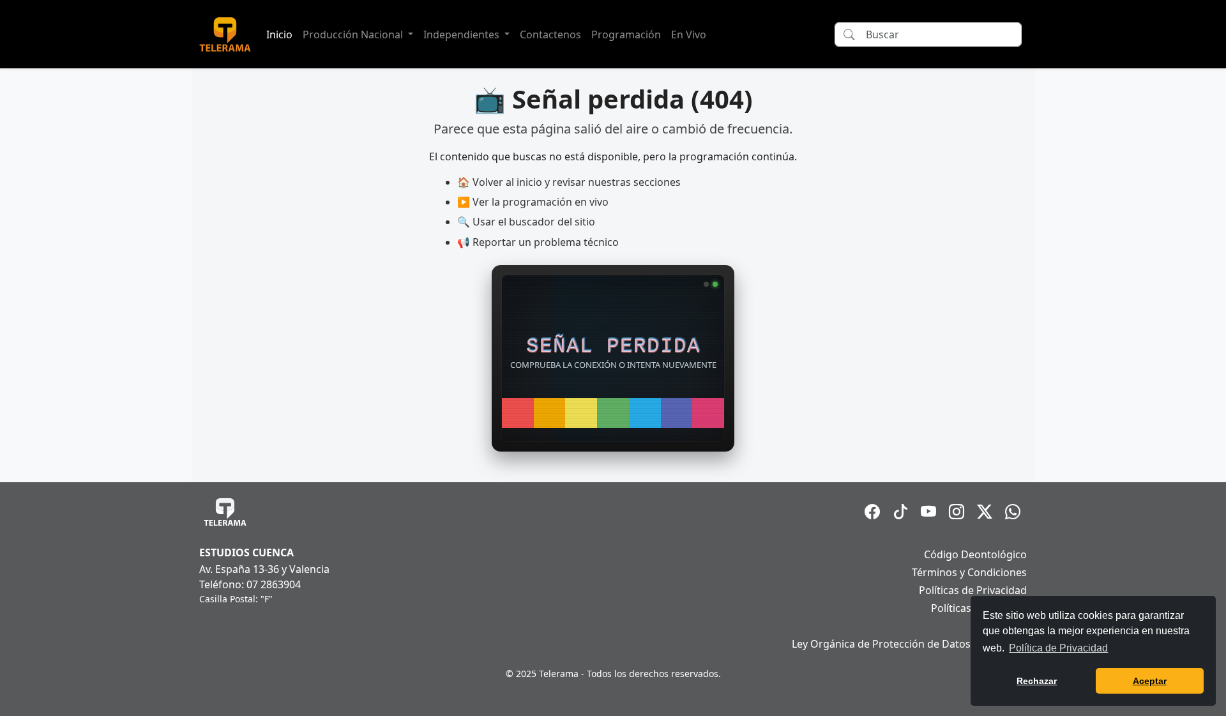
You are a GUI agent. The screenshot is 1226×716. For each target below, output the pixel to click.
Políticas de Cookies (979, 608)
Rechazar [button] (1037, 681)
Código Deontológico (975, 554)
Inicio (279, 34)
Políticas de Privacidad (973, 590)
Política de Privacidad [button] (1058, 648)
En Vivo (688, 34)
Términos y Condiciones (969, 572)
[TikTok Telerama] (900, 511)
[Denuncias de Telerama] (1012, 511)
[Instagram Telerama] (956, 511)
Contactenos (550, 34)
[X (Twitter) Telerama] (984, 511)
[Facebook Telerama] (872, 511)
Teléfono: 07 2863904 (250, 584)
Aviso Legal (1000, 626)
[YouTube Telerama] (928, 511)
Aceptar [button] (1150, 681)
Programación (626, 34)
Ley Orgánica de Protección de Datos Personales (909, 644)
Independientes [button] (462, 34)
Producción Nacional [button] (354, 34)
